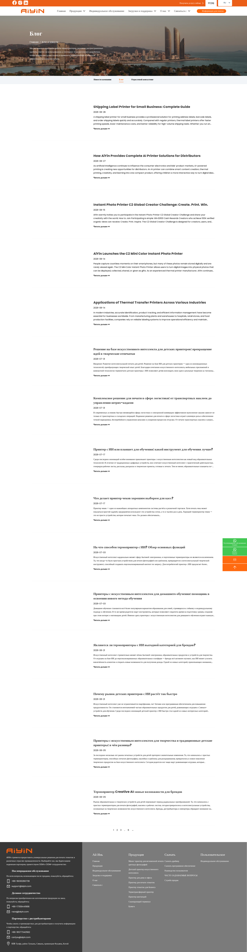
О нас (163, 11)
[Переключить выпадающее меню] (84, 11)
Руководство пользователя (176, 870)
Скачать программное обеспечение (180, 865)
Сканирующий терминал (140, 901)
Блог (121, 79)
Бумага (132, 906)
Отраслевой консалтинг (142, 79)
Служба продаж (171, 880)
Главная (61, 11)
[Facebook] (14, 3)
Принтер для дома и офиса (140, 877)
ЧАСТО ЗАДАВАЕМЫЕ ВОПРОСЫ (181, 875)
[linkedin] (26, 3)
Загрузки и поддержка (140, 11)
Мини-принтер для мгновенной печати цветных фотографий (146, 863)
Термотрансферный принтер (141, 892)
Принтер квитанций (137, 896)
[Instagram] (20, 3)
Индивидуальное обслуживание (106, 11)
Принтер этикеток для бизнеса (142, 887)
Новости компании (102, 79)
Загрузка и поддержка (102, 875)
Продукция (75, 11)
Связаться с (180, 11)
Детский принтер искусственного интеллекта (143, 871)
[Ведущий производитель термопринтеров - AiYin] (32, 11)
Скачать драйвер (172, 861)
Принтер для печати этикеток (142, 882)
